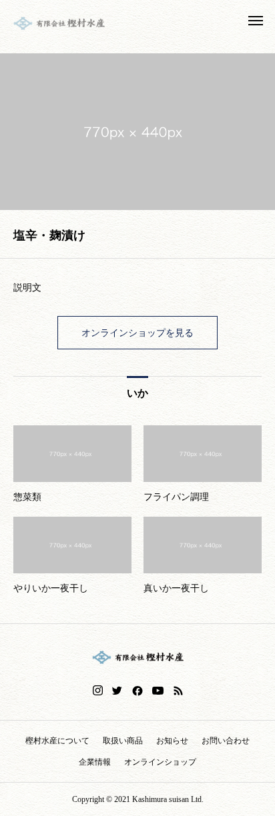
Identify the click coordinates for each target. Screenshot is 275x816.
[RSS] (178, 690)
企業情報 (95, 762)
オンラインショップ (160, 762)
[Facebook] (137, 690)
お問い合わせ (226, 740)
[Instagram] (98, 690)
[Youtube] (158, 690)
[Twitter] (117, 690)
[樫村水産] (59, 23)
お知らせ (172, 740)
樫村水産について (57, 740)
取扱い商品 (123, 740)
